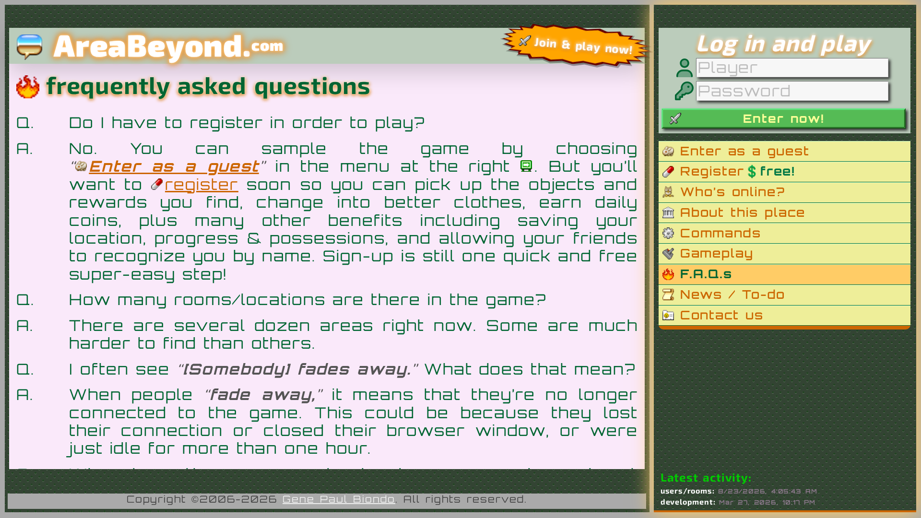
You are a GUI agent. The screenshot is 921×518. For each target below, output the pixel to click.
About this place (742, 212)
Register (737, 171)
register (201, 184)
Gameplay (717, 253)
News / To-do (732, 294)
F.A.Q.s (706, 273)
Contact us (722, 314)
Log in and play (782, 42)
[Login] (527, 166)
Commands (720, 232)
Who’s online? (732, 191)
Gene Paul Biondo (339, 499)
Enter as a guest (174, 166)
